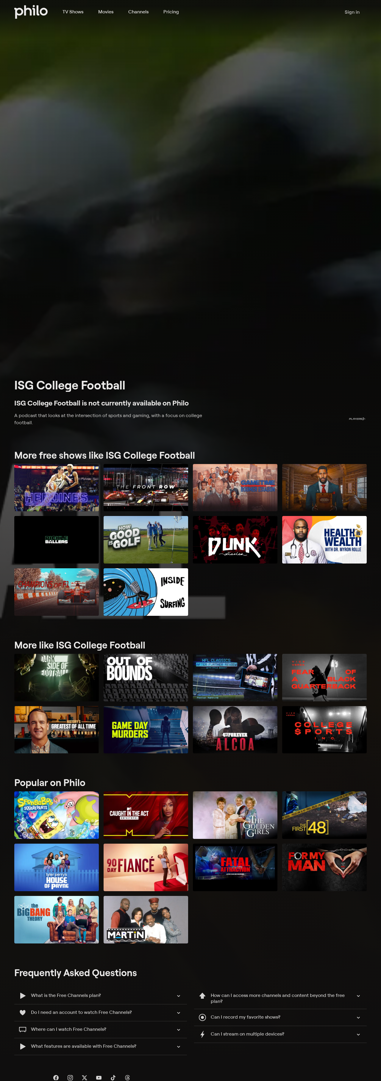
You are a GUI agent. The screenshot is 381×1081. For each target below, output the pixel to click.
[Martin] (146, 919)
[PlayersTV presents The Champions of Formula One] (56, 592)
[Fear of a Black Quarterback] (324, 677)
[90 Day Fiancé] (146, 867)
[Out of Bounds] (146, 677)
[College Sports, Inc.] (324, 730)
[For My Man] (324, 867)
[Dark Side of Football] (56, 677)
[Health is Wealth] (324, 540)
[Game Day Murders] (146, 730)
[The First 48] (324, 815)
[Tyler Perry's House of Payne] (56, 867)
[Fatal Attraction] (235, 867)
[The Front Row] (146, 488)
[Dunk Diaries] (235, 540)
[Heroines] (56, 488)
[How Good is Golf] (146, 540)
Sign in (352, 12)
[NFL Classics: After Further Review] (235, 677)
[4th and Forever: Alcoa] (235, 730)
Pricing (171, 12)
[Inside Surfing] (146, 592)
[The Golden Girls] (235, 815)
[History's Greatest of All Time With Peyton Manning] (56, 730)
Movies (105, 12)
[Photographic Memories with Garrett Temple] (324, 488)
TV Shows (73, 12)
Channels (138, 12)
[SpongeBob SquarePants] (56, 815)
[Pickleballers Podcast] (56, 540)
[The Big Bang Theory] (56, 919)
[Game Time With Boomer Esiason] (235, 488)
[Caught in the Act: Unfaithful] (146, 815)
